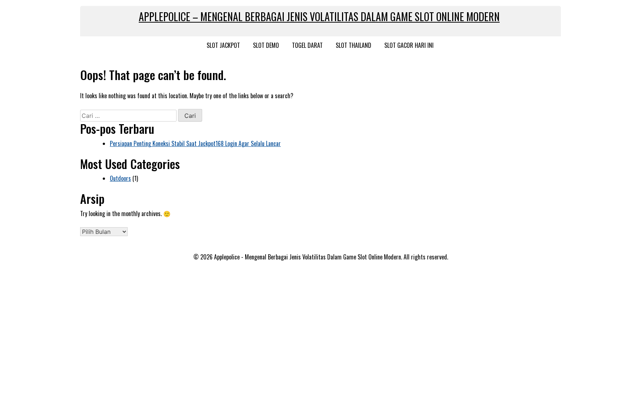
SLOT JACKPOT (223, 45)
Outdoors (120, 178)
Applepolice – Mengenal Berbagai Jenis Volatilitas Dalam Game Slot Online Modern (319, 16)
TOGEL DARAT (307, 45)
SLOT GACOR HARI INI (409, 45)
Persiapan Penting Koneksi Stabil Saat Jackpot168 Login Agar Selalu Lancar (195, 143)
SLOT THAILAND (353, 45)
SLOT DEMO (266, 45)
